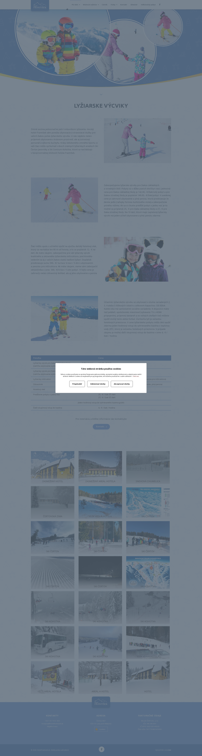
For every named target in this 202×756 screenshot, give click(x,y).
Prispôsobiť (77, 384)
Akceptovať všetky (122, 384)
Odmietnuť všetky (97, 384)
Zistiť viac (136, 376)
